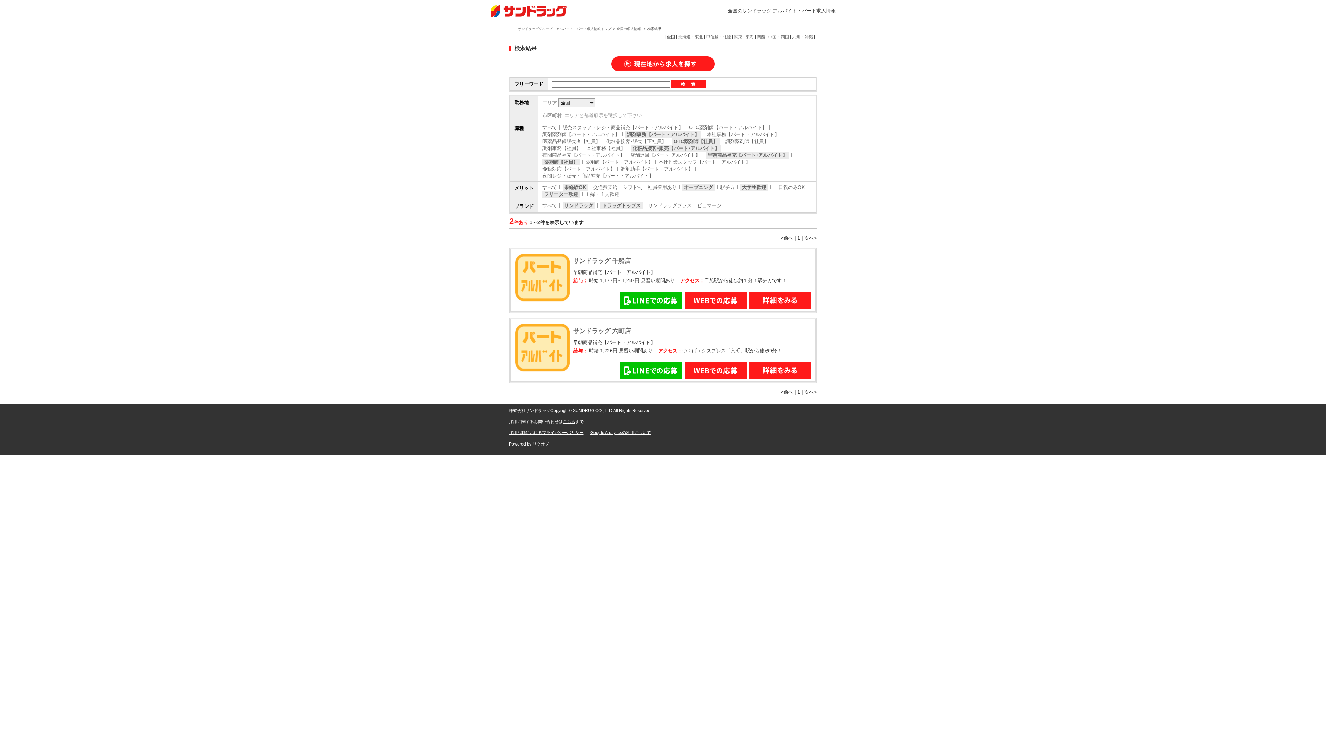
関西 (761, 37)
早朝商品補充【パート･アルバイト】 (747, 155)
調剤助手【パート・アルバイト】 (657, 169)
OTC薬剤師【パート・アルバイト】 (728, 127)
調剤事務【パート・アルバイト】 (663, 134)
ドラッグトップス (621, 205)
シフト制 (632, 187)
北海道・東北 (690, 37)
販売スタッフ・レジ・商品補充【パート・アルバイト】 (623, 127)
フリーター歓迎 (561, 194)
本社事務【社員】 (606, 148)
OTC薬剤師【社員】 (696, 141)
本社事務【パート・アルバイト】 (743, 134)
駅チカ (727, 187)
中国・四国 (778, 37)
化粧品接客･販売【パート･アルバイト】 (676, 148)
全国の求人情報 (629, 29)
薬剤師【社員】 (561, 162)
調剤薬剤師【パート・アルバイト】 (581, 134)
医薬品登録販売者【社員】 (571, 141)
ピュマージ (709, 205)
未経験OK (575, 187)
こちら (569, 421)
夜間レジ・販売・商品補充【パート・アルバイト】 (598, 176)
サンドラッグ (578, 205)
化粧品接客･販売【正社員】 (636, 141)
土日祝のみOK (789, 187)
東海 (750, 37)
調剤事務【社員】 (561, 148)
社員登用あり (662, 187)
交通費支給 (605, 187)
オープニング (698, 187)
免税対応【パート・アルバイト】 (578, 169)
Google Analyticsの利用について (620, 432)
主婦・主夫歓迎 (602, 194)
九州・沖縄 (802, 37)
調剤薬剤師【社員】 (747, 141)
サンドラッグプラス (670, 205)
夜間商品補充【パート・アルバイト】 (583, 155)
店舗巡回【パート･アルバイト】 (665, 155)
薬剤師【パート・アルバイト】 (619, 162)
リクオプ (540, 444)
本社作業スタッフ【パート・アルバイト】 (704, 162)
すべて (549, 127)
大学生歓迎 (754, 187)
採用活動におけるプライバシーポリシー (546, 432)
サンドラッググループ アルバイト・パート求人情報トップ (564, 29)
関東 (738, 37)
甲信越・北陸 (718, 37)
